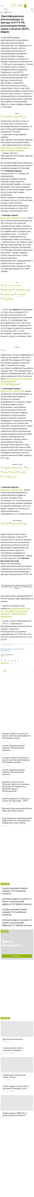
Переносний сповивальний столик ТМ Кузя (14, 1076)
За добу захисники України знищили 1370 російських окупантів (14, 891)
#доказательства (5, 650)
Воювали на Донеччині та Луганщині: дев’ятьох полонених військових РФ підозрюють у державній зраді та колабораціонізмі (16, 786)
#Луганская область (18, 649)
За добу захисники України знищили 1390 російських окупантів (13, 747)
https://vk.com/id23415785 (12, 391)
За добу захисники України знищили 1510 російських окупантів (14, 912)
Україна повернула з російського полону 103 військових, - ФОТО (16, 799)
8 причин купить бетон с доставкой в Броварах (13, 1049)
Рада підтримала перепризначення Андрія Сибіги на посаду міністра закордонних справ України (17, 820)
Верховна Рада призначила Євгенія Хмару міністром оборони (17, 809)
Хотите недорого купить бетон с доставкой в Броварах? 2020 (16, 1087)
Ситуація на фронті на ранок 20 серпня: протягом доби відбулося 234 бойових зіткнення (16, 760)
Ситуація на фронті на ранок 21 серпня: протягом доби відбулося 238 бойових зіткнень (16, 735)
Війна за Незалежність (11, 943)
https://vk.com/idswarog (11, 490)
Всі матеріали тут (17, 956)
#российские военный (6, 649)
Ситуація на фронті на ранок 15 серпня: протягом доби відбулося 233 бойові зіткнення (17, 901)
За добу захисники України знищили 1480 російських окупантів (13, 772)
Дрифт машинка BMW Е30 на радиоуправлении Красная (15, 1114)
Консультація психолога (13, 1039)
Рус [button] (6, 9)
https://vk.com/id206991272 (12, 218)
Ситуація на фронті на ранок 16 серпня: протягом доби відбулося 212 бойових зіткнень (17, 923)
